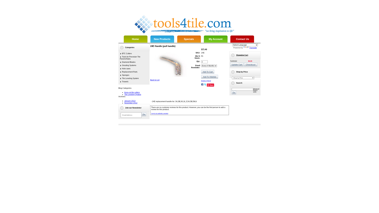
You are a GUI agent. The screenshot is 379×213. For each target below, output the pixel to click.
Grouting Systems (129, 65)
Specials (189, 39)
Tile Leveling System (130, 78)
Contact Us (242, 39)
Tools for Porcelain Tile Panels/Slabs (130, 58)
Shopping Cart (242, 55)
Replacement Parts (129, 72)
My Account (216, 39)
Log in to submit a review (159, 113)
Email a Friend (206, 81)
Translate (253, 48)
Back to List (154, 80)
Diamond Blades (128, 62)
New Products (162, 39)
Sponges (125, 75)
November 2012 (130, 103)
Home (135, 39)
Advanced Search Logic (256, 90)
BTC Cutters (127, 54)
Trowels (125, 82)
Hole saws (126, 69)
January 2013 (129, 101)
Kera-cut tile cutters (132, 92)
